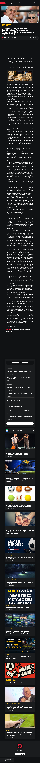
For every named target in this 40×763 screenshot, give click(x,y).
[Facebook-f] (16, 754)
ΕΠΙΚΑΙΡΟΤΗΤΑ (8, 25)
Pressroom (6, 37)
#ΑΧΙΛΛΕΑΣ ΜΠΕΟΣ (16, 329)
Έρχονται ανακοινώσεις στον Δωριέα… (16, 383)
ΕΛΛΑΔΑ (3, 25)
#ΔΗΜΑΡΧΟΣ (27, 329)
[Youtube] (21, 754)
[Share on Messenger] (33, 37)
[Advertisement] (20, 48)
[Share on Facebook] (30, 37)
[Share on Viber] (35, 37)
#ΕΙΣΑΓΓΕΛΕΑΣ (8, 331)
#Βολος (22, 329)
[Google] (23, 754)
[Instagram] (19, 754)
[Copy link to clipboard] (37, 37)
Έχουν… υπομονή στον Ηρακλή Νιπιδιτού (16, 367)
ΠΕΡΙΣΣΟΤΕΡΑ (20, 423)
